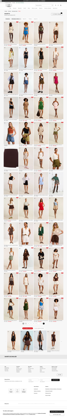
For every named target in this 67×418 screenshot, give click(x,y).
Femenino (8, 18)
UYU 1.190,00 (51, 45)
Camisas (29, 369)
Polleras (30, 18)
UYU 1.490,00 (35, 70)
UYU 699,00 (54, 296)
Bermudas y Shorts (15, 18)
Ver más (59, 374)
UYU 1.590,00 (20, 120)
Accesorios (41, 367)
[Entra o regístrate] (55, 5)
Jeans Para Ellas (54, 368)
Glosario (7, 403)
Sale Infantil (6, 369)
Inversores (35, 393)
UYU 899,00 (54, 70)
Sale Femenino (7, 367)
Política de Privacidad (48, 391)
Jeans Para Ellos (54, 369)
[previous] (6, 341)
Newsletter (7, 379)
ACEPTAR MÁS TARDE (57, 414)
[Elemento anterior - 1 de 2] (1, 1)
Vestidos (17, 367)
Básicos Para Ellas (54, 367)
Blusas (41, 369)
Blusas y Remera (18, 369)
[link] (23, 323)
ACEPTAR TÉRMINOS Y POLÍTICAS (57, 411)
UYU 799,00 (9, 45)
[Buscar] (52, 5)
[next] (61, 341)
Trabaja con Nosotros (37, 391)
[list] (36, 403)
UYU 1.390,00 (5, 45)
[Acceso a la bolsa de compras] (61, 5)
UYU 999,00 (20, 45)
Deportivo (24, 18)
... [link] (38, 323)
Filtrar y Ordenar (58, 14)
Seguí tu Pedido (47, 395)
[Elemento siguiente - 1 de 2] (66, 1)
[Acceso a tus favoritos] (58, 5)
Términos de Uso (48, 393)
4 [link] (33, 323)
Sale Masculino (7, 368)
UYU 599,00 (24, 45)
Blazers (29, 367)
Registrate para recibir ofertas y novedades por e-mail (13, 381)
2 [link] (28, 323)
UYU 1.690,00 (35, 246)
